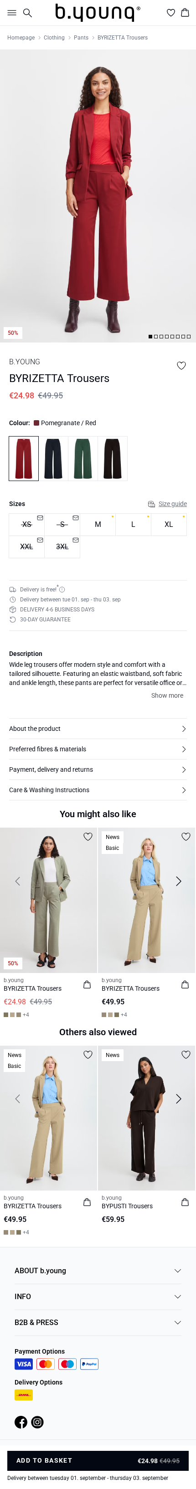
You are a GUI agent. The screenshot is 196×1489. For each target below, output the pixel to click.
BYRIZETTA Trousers (123, 38)
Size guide (173, 503)
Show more (167, 695)
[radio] (97, 525)
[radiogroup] (98, 536)
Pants (81, 38)
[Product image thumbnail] (150, 336)
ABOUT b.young (40, 1270)
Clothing (54, 38)
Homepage (21, 38)
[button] (98, 728)
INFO (23, 1296)
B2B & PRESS (36, 1322)
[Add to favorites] (181, 366)
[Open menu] (10, 13)
